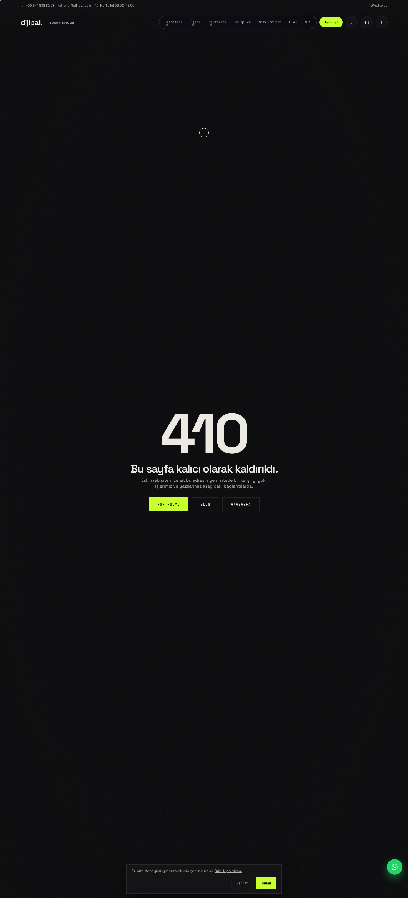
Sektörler (218, 22)
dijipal (32, 22)
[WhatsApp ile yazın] (394, 867)
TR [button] (366, 22)
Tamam (266, 883)
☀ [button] (381, 22)
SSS (308, 22)
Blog (293, 22)
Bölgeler (243, 22)
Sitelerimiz (270, 22)
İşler (196, 22)
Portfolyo (168, 504)
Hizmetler (174, 22)
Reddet (242, 883)
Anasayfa (241, 504)
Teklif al (331, 22)
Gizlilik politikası (228, 871)
